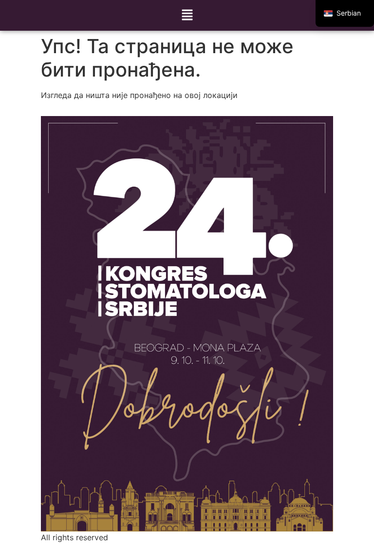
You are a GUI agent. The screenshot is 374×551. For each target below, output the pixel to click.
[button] (187, 15)
